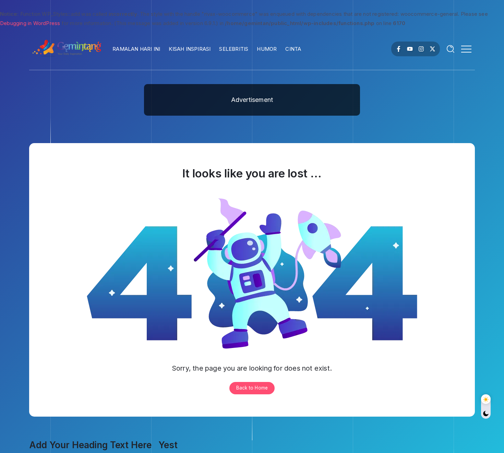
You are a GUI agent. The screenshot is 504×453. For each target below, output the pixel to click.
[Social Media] (398, 49)
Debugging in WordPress (30, 23)
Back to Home (252, 388)
